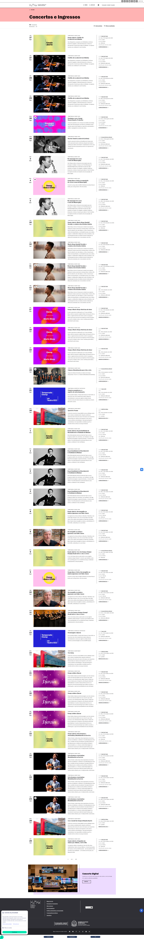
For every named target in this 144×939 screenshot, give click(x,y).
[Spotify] (86, 931)
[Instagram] (134, 1)
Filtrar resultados (110, 26)
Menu (86, 5)
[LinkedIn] (125, 1)
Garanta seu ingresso (104, 317)
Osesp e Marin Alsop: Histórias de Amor (80, 309)
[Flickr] (122, 1)
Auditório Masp (104, 409)
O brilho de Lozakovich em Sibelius (78, 58)
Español (113, 5)
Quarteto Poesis (73, 410)
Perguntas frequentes (52, 903)
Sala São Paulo (104, 36)
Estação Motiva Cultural (106, 137)
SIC (95, 936)
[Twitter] (79, 931)
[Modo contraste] (98, 5)
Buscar (93, 5)
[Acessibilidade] (141, 910)
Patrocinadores (50, 908)
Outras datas (98, 26)
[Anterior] (68, 859)
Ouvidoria (49, 915)
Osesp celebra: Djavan (74, 673)
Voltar (32, 9)
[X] (132, 1)
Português (104, 5)
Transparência (72, 936)
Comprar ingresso (103, 67)
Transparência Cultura (52, 913)
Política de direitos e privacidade (55, 910)
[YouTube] (129, 1)
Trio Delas (71, 653)
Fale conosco (50, 906)
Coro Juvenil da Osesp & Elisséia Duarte (80, 821)
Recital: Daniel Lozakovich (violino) (78, 138)
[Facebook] (137, 1)
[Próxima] (75, 859)
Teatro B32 (103, 389)
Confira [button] (86, 881)
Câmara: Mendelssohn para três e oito (79, 370)
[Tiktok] (127, 1)
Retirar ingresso (103, 127)
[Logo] (38, 5)
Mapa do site (50, 901)
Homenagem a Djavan (74, 633)
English (108, 5)
